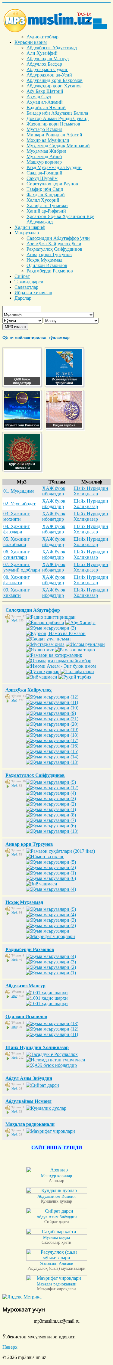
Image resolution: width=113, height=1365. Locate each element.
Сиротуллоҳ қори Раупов (52, 183)
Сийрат (22, 276)
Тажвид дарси (28, 281)
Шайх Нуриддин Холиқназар (91, 491)
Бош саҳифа (100, 23)
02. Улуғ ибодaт (19, 503)
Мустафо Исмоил (44, 129)
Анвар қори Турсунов (49, 254)
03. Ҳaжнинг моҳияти (16, 516)
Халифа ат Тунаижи (47, 205)
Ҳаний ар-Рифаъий (46, 210)
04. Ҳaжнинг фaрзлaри (16, 529)
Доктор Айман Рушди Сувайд (58, 118)
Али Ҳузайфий (42, 53)
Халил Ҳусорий (43, 200)
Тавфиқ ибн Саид (45, 189)
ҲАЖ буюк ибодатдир (53, 491)
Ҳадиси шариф (29, 227)
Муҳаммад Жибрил (46, 151)
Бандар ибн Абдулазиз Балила (57, 113)
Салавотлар (26, 287)
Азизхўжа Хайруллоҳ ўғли (54, 243)
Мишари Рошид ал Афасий (54, 134)
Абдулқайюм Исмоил (28, 1101)
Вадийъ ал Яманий (46, 107)
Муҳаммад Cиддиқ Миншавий (58, 145)
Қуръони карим (30, 42)
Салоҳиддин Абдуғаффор (32, 610)
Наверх (9, 1347)
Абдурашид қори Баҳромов (55, 80)
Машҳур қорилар (44, 162)
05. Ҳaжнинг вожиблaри (16, 541)
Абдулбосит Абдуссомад (52, 47)
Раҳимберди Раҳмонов (50, 270)
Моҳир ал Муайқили (48, 140)
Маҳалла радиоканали (30, 1124)
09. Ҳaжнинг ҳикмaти (16, 592)
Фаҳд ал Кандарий (46, 194)
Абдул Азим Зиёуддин (28, 1078)
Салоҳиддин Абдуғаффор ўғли (58, 238)
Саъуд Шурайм (42, 178)
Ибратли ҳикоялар (33, 292)
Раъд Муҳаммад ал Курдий (54, 167)
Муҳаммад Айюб (44, 156)
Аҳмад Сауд (39, 96)
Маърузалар (26, 232)
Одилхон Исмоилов (47, 265)
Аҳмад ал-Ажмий (45, 102)
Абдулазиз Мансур (25, 985)
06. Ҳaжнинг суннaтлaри (16, 554)
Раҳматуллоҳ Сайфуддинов (54, 249)
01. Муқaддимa (18, 491)
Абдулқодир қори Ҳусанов (54, 85)
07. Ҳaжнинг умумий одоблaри (21, 567)
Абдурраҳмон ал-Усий (49, 74)
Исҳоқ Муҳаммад (44, 259)
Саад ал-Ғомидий (44, 172)
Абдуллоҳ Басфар (44, 64)
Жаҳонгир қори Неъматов (53, 123)
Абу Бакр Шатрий (45, 91)
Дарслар (22, 298)
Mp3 (14, 620)
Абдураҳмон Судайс (47, 69)
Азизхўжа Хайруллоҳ (28, 689)
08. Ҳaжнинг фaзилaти (16, 580)
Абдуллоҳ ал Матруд (48, 58)
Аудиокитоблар (42, 36)
